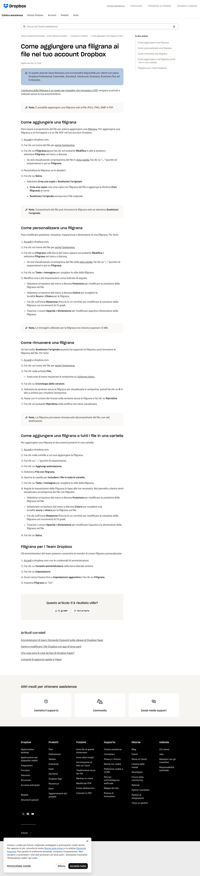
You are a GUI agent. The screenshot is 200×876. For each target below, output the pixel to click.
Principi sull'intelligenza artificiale (111, 780)
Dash (51, 769)
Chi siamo (164, 749)
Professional (54, 754)
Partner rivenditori (140, 790)
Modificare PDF (84, 783)
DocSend (53, 774)
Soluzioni (25, 775)
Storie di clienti (139, 759)
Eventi (135, 754)
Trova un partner (140, 803)
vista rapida (82, 159)
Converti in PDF (84, 793)
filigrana (92, 129)
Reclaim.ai (54, 783)
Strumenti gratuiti (30, 800)
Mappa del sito (111, 788)
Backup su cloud (84, 778)
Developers (137, 772)
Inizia (75, 15)
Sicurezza (26, 780)
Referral (135, 785)
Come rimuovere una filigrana (152, 53)
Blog (134, 749)
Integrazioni (27, 765)
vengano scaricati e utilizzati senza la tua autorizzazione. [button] (70, 92)
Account (52, 15)
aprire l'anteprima (65, 145)
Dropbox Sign (55, 779)
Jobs (161, 754)
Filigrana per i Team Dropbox (152, 68)
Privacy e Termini (112, 759)
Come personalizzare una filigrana (155, 48)
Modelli (24, 795)
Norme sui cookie (112, 764)
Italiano (24, 833)
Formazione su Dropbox (159, 6)
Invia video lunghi (85, 757)
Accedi (28, 139)
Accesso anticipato (30, 785)
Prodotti (65, 15)
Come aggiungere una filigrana (153, 42)
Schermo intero (85, 376)
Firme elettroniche (85, 788)
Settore (52, 759)
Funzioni (25, 770)
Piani (51, 788)
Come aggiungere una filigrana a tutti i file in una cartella (156, 61)
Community (136, 6)
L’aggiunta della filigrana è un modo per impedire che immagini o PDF (59, 90)
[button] (24, 26)
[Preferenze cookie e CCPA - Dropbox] (47, 855)
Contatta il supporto (187, 6)
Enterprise (54, 764)
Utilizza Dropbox (35, 15)
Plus (51, 749)
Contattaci (109, 754)
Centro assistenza (115, 6)
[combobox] (100, 26)
